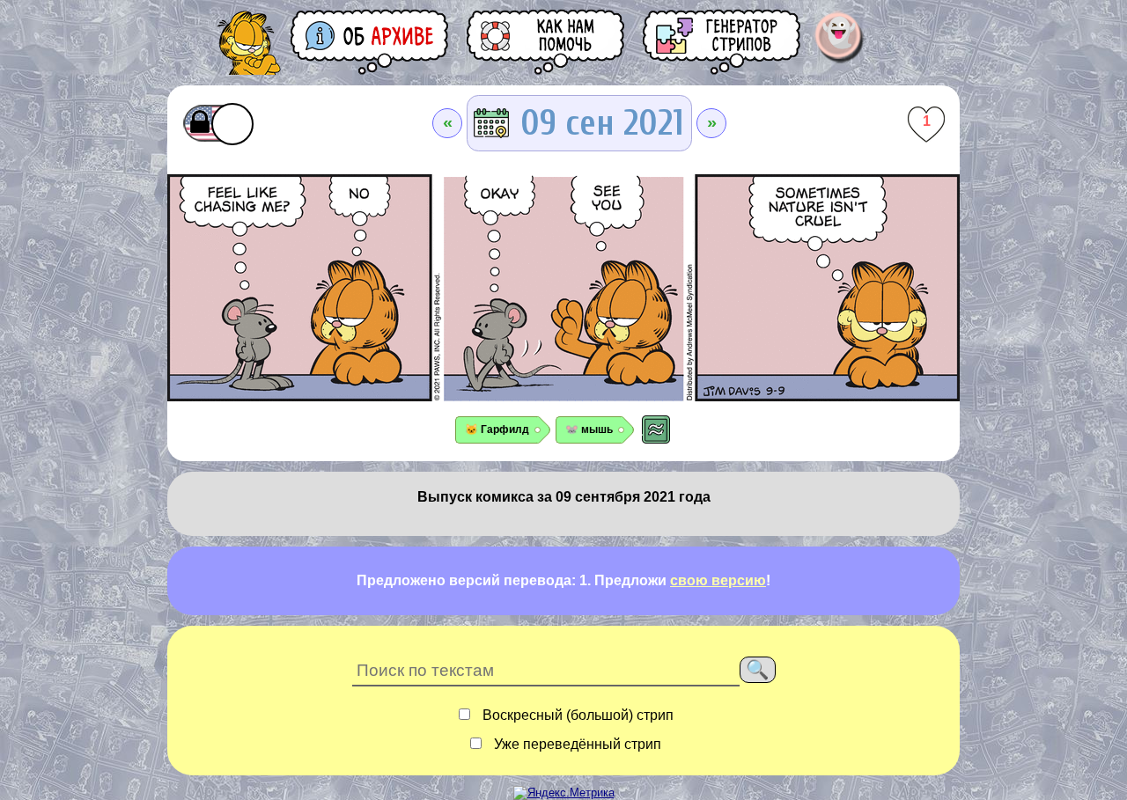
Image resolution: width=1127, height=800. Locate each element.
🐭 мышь (589, 429)
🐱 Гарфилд (497, 429)
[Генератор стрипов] (723, 42)
